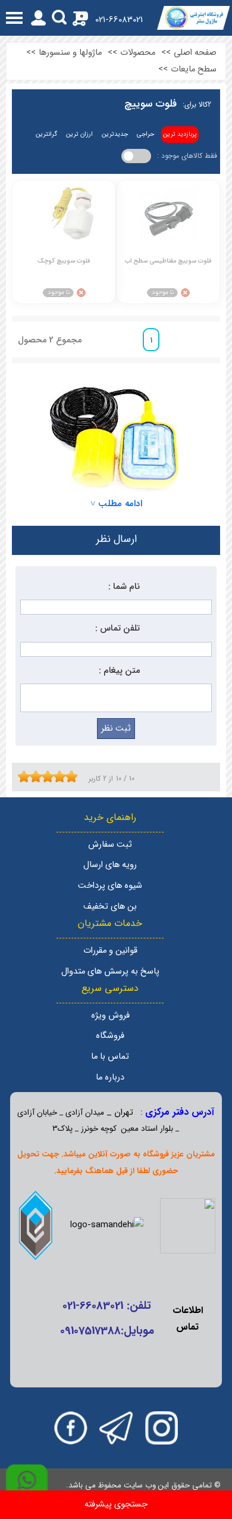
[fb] (70, 1428)
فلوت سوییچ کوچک (63, 261)
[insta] (161, 1428)
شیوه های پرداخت (110, 886)
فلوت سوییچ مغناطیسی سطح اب (168, 261)
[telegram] (116, 1428)
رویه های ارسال (110, 865)
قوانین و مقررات (110, 950)
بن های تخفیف (110, 906)
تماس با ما (110, 1056)
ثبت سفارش (110, 844)
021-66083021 (119, 20)
